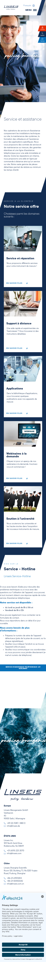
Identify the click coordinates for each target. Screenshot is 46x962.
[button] (28, 6)
